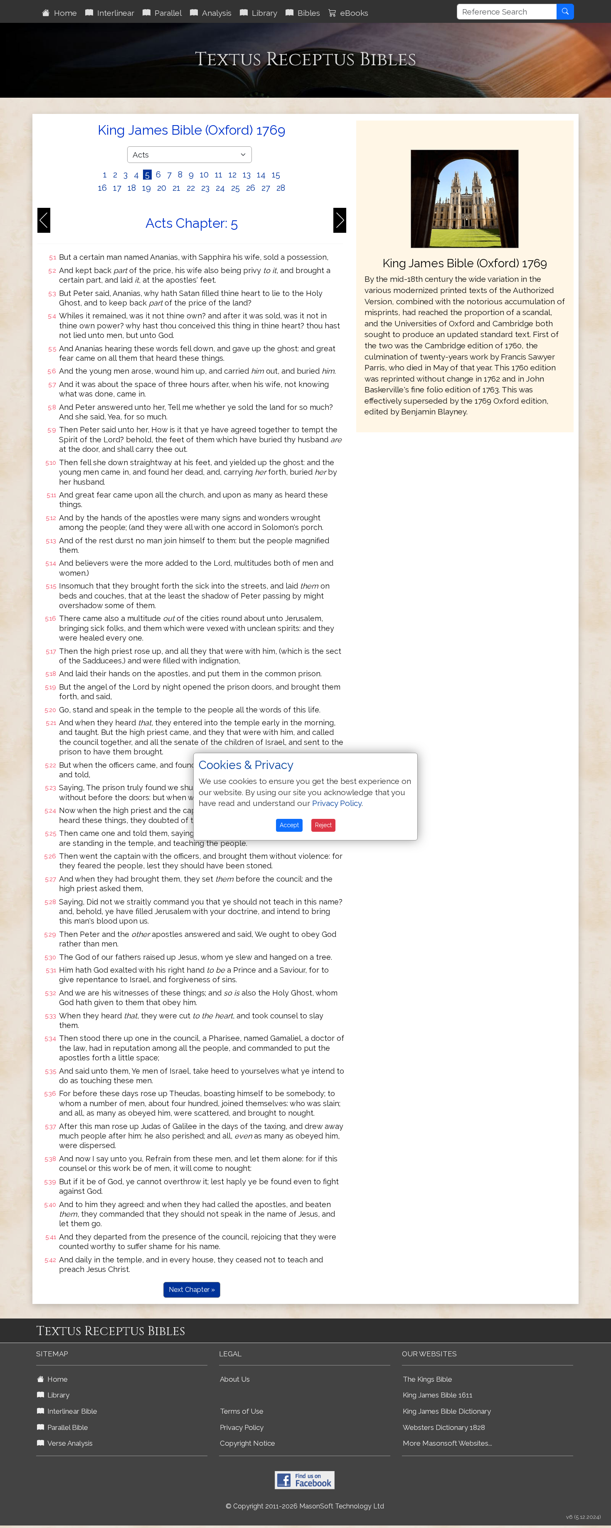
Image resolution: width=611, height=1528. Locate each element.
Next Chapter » (192, 1290)
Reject (323, 825)
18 (132, 188)
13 (247, 175)
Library (262, 12)
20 (161, 188)
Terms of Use (242, 1411)
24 (220, 188)
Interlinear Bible (70, 1411)
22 (191, 188)
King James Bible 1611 (438, 1395)
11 (218, 175)
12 (233, 175)
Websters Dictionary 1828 (444, 1427)
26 (250, 188)
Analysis (215, 12)
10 (204, 175)
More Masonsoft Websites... (447, 1443)
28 (280, 188)
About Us (235, 1379)
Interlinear (113, 12)
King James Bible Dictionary (447, 1411)
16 (102, 188)
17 (117, 188)
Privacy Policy (242, 1427)
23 (205, 188)
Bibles (306, 12)
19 (146, 188)
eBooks (352, 12)
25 (235, 188)
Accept (289, 825)
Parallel (166, 12)
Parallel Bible (66, 1427)
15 (276, 175)
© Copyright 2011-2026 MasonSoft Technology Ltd (305, 1506)
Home (63, 12)
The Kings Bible (427, 1379)
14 (261, 175)
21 (176, 188)
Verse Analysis (68, 1443)
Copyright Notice (247, 1443)
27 (265, 188)
